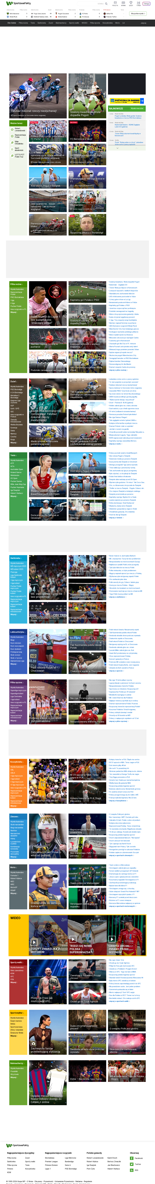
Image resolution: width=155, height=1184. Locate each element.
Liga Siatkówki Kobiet (16, 576)
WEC (12, 881)
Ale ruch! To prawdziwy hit (119, 768)
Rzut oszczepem (17, 646)
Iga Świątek (15, 490)
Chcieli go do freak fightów (84, 1001)
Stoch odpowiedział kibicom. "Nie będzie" (124, 838)
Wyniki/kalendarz (17, 289)
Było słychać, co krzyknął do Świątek (123, 474)
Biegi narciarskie (16, 828)
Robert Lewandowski (20, 129)
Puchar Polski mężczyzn (15, 587)
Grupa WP (21, 1181)
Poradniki (14, 1071)
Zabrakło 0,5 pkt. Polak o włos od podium (46, 854)
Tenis (33, 23)
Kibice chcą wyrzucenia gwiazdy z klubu (124, 314)
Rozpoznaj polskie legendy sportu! (122, 786)
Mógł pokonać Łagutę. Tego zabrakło (123, 435)
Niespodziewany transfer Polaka (87, 721)
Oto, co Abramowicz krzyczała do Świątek (125, 485)
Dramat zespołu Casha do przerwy (122, 367)
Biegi (12, 640)
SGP (12, 406)
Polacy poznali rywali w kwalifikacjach (123, 453)
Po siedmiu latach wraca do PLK (121, 792)
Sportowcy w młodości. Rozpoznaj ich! (123, 689)
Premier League (51, 1161)
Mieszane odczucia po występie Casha (123, 338)
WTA (12, 466)
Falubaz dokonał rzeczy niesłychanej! (34, 111)
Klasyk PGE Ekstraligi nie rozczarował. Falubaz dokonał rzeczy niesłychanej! (46, 415)
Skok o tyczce (16, 658)
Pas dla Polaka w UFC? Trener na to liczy (124, 995)
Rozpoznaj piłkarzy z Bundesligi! (86, 232)
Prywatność (48, 1181)
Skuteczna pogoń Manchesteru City (122, 355)
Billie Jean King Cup (18, 484)
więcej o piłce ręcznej (118, 721)
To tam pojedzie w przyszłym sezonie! (123, 382)
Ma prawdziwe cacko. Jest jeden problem (124, 986)
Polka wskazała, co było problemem (122, 570)
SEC (12, 412)
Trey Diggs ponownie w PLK (119, 777)
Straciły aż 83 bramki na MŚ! (119, 715)
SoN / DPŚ (14, 409)
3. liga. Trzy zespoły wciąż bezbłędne (123, 320)
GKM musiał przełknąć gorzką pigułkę (123, 397)
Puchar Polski (15, 306)
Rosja (12, 440)
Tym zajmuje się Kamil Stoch (120, 844)
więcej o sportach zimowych (121, 855)
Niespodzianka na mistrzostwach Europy (82, 596)
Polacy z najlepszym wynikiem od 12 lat (124, 718)
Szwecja (13, 428)
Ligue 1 (48, 1169)
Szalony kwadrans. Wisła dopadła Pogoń (85, 114)
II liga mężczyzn (16, 782)
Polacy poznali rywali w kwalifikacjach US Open (45, 492)
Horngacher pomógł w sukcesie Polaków (124, 850)
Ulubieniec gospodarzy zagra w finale (123, 509)
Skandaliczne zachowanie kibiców (121, 294)
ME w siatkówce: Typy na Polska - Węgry (127, 1077)
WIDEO (84, 23)
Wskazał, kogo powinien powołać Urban (124, 349)
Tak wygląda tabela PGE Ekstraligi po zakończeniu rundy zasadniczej (86, 394)
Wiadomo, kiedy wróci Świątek (120, 506)
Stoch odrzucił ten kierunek (119, 841)
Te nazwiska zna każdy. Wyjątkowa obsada (125, 829)
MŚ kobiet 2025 (16, 569)
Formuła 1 (14, 875)
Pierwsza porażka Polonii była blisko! (46, 225)
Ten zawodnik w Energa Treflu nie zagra (124, 774)
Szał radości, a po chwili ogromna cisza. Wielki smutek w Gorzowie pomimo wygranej (47, 155)
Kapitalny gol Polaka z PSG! (84, 300)
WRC (12, 884)
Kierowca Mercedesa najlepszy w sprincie (124, 903)
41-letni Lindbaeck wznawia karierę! (122, 411)
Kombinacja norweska (15, 848)
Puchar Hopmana (17, 487)
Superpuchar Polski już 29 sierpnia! (122, 692)
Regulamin (88, 1181)
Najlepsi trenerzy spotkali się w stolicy (123, 701)
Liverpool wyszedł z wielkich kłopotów (85, 345)
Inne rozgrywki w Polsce (17, 416)
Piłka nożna (23, 23)
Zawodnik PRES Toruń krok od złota (122, 391)
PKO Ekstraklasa (17, 297)
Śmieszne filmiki (16, 1033)
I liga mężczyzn (16, 580)
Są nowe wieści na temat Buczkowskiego (124, 394)
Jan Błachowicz (113, 1165)
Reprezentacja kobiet (16, 605)
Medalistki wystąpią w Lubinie (120, 695)
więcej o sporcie (116, 671)
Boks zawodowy (16, 970)
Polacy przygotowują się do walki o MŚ (123, 795)
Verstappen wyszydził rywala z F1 (122, 894)
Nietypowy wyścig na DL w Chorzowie (123, 644)
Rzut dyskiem (15, 649)
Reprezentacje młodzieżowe (16, 610)
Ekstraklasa (49, 1158)
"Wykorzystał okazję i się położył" (121, 400)
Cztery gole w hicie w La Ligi (119, 299)
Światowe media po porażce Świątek (85, 493)
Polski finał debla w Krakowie (120, 477)
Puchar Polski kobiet (15, 592)
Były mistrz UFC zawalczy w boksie (122, 981)
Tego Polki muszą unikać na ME (121, 594)
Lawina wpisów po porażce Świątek (122, 500)
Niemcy (13, 434)
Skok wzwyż (15, 655)
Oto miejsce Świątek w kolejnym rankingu (87, 516)
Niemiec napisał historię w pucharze (44, 345)
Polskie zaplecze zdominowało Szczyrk (124, 852)
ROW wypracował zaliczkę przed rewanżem (45, 231)
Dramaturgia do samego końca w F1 (87, 180)
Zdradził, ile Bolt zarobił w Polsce (121, 668)
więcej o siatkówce (117, 597)
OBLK (12, 773)
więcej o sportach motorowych (122, 906)
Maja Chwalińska (19, 143)
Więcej (13, 312)
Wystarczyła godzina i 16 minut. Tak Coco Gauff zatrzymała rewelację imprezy (127, 482)
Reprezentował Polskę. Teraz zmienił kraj (85, 831)
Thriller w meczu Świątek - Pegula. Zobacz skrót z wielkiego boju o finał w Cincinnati (127, 488)
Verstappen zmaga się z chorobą (121, 889)
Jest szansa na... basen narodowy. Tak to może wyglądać (43, 206)
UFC (12, 976)
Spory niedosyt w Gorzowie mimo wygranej (29, 115)
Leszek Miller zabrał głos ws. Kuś (121, 650)
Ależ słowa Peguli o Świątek (45, 185)
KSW (12, 973)
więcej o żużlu (115, 444)
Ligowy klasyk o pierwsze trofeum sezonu (46, 720)
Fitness (10, 1169)
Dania (12, 431)
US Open (13, 478)
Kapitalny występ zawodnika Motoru (122, 441)
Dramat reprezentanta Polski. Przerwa (123, 704)
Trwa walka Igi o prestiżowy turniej (122, 468)
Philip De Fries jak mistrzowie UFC (42, 999)
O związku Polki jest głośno (119, 814)
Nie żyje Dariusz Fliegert (118, 417)
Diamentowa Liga (17, 661)
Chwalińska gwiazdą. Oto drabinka (122, 512)
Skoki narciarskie (17, 825)
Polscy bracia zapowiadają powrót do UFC (125, 984)
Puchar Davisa (16, 481)
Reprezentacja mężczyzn (16, 600)
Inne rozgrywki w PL (18, 309)
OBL (12, 770)
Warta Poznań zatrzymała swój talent (123, 347)
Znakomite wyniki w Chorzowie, (121, 638)
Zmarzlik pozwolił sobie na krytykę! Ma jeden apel (127, 432)
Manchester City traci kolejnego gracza (124, 329)
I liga (12, 300)
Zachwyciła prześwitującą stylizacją (122, 883)
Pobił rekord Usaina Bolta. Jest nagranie (124, 665)
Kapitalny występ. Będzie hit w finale (122, 497)
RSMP (13, 890)
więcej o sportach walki (119, 1001)
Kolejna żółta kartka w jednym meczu (123, 423)
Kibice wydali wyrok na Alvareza (121, 335)
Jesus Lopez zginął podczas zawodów (123, 877)
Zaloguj (146, 4)
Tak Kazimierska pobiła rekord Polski (85, 646)
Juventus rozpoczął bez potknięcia (122, 308)
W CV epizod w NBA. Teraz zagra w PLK (84, 776)
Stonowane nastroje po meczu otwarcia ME (125, 591)
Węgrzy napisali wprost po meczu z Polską (125, 573)
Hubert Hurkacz (16, 493)
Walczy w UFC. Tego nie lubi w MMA (122, 972)
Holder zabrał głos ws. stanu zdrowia (47, 162)
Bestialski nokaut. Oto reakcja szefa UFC (124, 998)
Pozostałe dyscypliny (14, 853)
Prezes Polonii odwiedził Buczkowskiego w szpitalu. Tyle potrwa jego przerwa (86, 418)
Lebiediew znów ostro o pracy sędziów (124, 379)
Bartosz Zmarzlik (114, 1161)
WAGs (12, 1024)
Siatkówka (42, 23)
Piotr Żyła (91, 1169)
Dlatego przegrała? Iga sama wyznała (123, 465)
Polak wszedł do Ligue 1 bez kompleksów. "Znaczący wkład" (45, 320)
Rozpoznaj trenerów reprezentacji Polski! (124, 707)
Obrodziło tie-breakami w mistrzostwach (124, 588)
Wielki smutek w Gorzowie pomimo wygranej (44, 442)
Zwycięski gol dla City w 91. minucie (122, 344)
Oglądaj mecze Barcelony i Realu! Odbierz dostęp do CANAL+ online (47, 1099)
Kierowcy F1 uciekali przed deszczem (123, 897)
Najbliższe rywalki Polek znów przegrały (86, 572)
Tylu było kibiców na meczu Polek (45, 619)
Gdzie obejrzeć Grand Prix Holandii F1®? (124, 891)
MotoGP (13, 887)
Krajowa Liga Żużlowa (15, 401)
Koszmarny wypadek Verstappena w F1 (124, 880)
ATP (12, 463)
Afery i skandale (16, 1030)
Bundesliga (69, 1161)
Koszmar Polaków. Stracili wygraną (122, 709)
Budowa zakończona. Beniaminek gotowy (124, 789)
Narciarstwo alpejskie (15, 834)
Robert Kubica (16, 878)
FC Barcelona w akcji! (81, 139)
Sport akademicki (19, 149)
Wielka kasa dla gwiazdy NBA (120, 783)
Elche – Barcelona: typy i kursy (86, 1079)
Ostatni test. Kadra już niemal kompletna (124, 780)
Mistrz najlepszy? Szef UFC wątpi (121, 992)
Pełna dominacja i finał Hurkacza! (121, 503)
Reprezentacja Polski (20, 136)
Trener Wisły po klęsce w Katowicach (123, 288)
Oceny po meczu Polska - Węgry (121, 585)
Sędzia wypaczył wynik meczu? (84, 209)
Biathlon (13, 831)
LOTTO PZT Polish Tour (19, 156)
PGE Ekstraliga (16, 389)
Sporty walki (74, 23)
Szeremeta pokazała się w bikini (121, 989)
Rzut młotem (15, 643)
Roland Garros (15, 472)
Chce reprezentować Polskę (119, 656)
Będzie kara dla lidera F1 (118, 886)
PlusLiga (13, 572)
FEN (12, 979)
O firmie (30, 1181)
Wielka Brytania (16, 425)
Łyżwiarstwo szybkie (15, 843)
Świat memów (16, 1021)
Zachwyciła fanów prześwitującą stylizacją (45, 1050)
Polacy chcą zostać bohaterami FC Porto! (47, 137)
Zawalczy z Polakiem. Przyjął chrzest (85, 977)
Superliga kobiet (16, 693)
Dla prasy (38, 1181)
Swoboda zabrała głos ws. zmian (121, 647)
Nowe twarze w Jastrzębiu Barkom (84, 619)
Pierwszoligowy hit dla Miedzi (83, 162)
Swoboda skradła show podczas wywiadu (124, 636)
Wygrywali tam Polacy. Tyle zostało (122, 847)
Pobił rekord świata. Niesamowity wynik (124, 630)
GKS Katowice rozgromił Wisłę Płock (86, 156)
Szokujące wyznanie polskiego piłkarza (123, 332)
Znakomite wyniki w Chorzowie (86, 671)
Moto (117, 23)
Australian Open (16, 469)
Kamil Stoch (112, 1158)
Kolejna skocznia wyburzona (119, 823)
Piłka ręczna (95, 23)
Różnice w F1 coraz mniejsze (120, 900)
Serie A (68, 1165)
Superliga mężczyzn (18, 690)
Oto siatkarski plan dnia (118, 579)
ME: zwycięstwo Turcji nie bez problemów (46, 595)
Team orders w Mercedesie (84, 883)
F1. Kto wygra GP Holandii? (82, 186)
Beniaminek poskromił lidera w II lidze (123, 302)
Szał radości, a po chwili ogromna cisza (124, 409)
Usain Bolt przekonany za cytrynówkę (123, 653)
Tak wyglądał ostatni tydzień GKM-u (122, 420)
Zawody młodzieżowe (15, 421)
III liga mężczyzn (17, 785)
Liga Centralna (16, 696)
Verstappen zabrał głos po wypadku (83, 905)
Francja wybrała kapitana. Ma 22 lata (122, 798)
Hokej (12, 839)
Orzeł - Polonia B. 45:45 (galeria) (121, 403)
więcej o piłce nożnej (118, 370)
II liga (12, 303)
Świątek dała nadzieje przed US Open (123, 479)
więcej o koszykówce (118, 801)
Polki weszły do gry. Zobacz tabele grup (124, 582)
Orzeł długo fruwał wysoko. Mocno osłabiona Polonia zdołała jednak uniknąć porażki (86, 441)
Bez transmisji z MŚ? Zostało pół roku (85, 854)
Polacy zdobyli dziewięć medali (120, 712)
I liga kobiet (15, 583)
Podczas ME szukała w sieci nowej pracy (124, 662)
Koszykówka (108, 23)
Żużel (51, 23)
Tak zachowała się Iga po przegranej (123, 471)
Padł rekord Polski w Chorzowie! (43, 669)
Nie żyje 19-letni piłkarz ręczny (86, 698)
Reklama (78, 1181)
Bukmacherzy (61, 23)
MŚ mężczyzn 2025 (18, 566)
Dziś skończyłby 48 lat (44, 800)
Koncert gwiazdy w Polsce (119, 659)
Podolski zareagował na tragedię (48, 370)
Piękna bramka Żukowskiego (119, 361)
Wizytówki (14, 1074)
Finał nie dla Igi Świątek (118, 515)
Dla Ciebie (12, 23)
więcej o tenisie (116, 518)
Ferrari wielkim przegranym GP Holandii (123, 871)
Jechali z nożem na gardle (119, 429)
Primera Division (51, 1165)
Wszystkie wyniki (137, 13)
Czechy (13, 437)
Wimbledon (14, 475)
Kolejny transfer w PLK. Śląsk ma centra (85, 799)
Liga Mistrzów (70, 1158)
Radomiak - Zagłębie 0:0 (118, 285)
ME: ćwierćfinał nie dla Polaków (121, 698)
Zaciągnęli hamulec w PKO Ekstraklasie (84, 203)
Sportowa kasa (16, 1027)
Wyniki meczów (137, 108)
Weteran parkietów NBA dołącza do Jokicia (125, 771)
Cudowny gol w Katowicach (119, 341)
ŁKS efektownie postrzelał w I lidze (122, 297)
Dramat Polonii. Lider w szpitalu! (121, 426)
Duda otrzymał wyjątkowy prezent (122, 317)
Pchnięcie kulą (16, 652)
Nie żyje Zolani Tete (116, 960)
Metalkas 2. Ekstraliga (15, 396)
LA (123, 23)
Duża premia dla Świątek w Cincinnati (45, 516)
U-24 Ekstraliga (16, 392)
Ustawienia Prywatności (64, 1181)
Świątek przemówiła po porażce (121, 494)
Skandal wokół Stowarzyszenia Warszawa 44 (126, 978)
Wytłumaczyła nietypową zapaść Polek (124, 576)
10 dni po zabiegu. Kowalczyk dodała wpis (124, 832)
